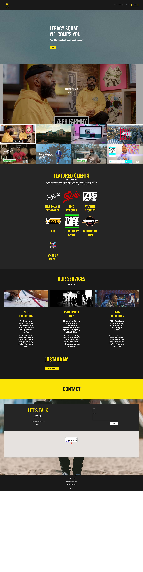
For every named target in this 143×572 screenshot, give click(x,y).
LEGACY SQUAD (71, 478)
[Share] (70, 119)
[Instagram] (122, 5)
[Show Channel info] (73, 119)
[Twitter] (39, 424)
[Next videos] (141, 144)
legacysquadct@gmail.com (38, 422)
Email (93, 408)
